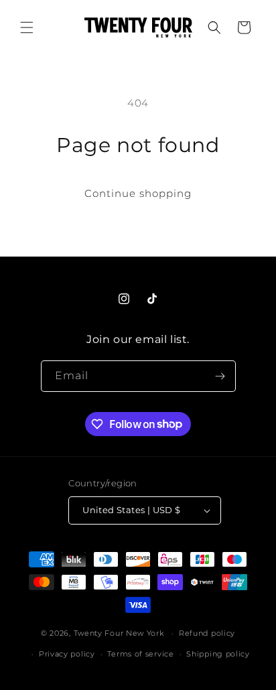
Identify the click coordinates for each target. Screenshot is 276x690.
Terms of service (140, 654)
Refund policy (207, 633)
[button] (27, 27)
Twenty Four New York (119, 633)
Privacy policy (67, 654)
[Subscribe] (220, 376)
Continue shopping (138, 193)
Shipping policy (218, 654)
